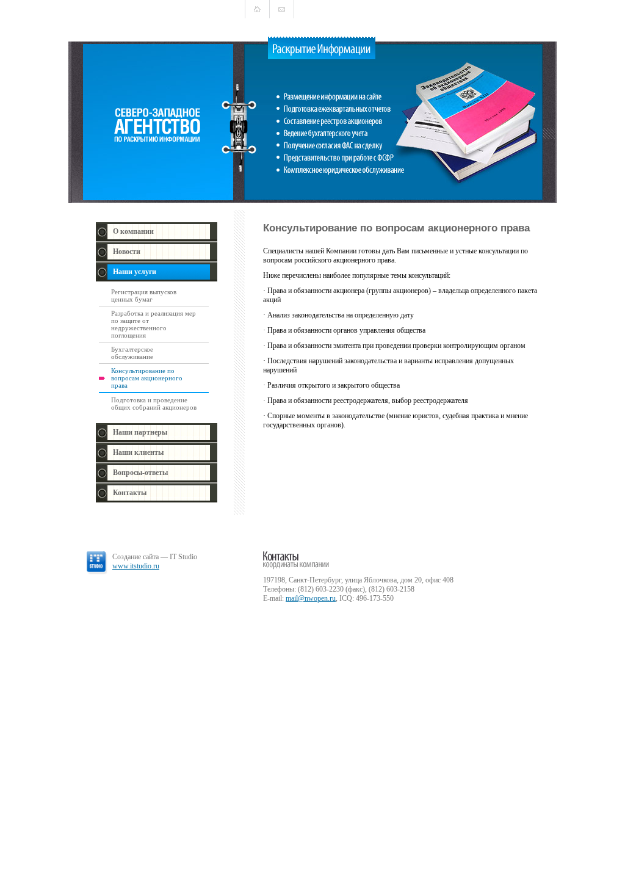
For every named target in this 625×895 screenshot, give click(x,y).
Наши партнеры (140, 432)
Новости (126, 251)
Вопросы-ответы (140, 472)
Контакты (129, 492)
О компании (133, 231)
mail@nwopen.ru (311, 598)
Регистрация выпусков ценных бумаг (143, 295)
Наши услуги (134, 271)
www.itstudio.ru (135, 566)
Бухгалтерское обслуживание (132, 353)
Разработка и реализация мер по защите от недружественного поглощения (153, 324)
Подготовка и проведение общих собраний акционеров (154, 403)
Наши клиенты (138, 452)
